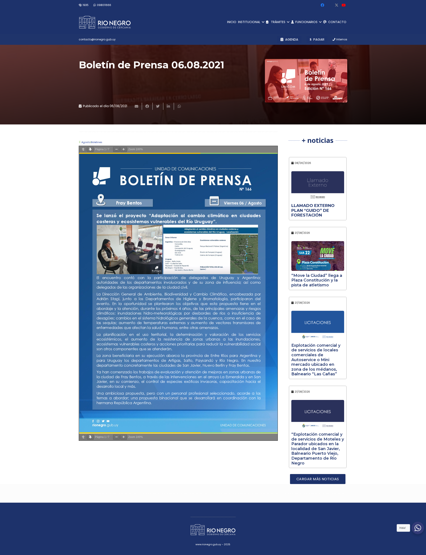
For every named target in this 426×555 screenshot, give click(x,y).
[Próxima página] (90, 149)
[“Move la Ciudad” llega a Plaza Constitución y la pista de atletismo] (317, 256)
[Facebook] (322, 5)
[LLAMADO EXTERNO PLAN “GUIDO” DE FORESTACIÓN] (317, 186)
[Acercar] (123, 149)
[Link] (105, 22)
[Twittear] (158, 106)
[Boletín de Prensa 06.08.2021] (306, 80)
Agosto (85, 142)
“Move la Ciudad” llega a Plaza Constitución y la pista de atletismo (316, 280)
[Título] (336, 5)
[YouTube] (343, 5)
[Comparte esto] (147, 106)
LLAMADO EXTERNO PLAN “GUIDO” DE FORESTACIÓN (313, 210)
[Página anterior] (83, 149)
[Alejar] (116, 149)
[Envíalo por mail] (136, 106)
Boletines (96, 142)
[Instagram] (329, 5)
